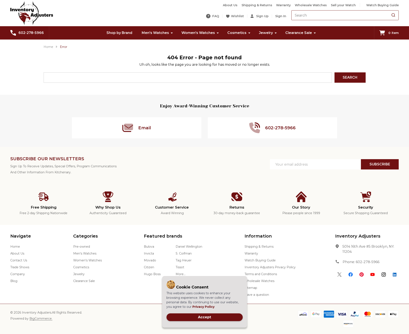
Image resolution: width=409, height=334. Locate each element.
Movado (150, 260)
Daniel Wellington (189, 247)
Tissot (180, 267)
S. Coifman (184, 253)
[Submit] (393, 15)
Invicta (149, 253)
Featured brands (163, 236)
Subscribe (379, 164)
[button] (339, 274)
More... (180, 274)
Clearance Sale (298, 33)
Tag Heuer (184, 260)
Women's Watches (198, 33)
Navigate (20, 236)
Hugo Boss (152, 274)
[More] (172, 33)
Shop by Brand (119, 33)
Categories (85, 236)
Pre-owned (81, 247)
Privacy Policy (203, 307)
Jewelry (266, 33)
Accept (204, 317)
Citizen (149, 267)
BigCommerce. (40, 318)
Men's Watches (155, 33)
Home (48, 47)
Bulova (149, 247)
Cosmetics (236, 33)
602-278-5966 (367, 262)
